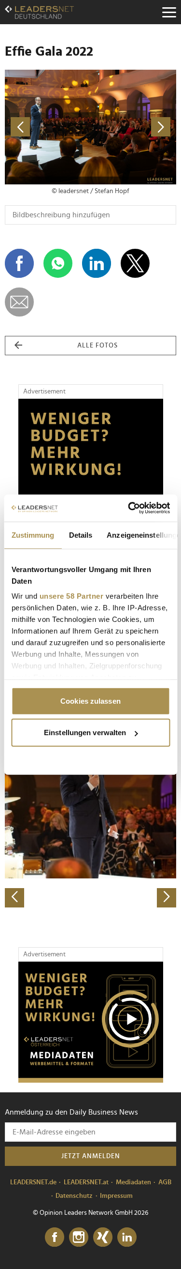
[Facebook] (54, 1237)
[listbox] (90, 823)
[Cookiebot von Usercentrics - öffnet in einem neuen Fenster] (129, 508)
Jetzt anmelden (90, 1156)
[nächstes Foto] (134, 127)
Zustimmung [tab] (32, 534)
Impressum (116, 1196)
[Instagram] (78, 1237)
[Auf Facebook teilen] (19, 263)
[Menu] (169, 12)
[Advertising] (90, 1022)
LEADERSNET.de (33, 1182)
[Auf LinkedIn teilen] (96, 263)
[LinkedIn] (127, 1237)
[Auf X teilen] (135, 263)
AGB (164, 1182)
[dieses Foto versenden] (19, 302)
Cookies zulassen (90, 700)
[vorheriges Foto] (48, 127)
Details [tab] (80, 534)
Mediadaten (133, 1182)
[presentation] (14, 897)
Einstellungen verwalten (85, 732)
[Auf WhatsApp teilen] (57, 263)
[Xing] (102, 1237)
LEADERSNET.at (86, 1182)
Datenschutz (74, 1196)
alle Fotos (97, 345)
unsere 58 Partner (71, 596)
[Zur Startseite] (39, 12)
